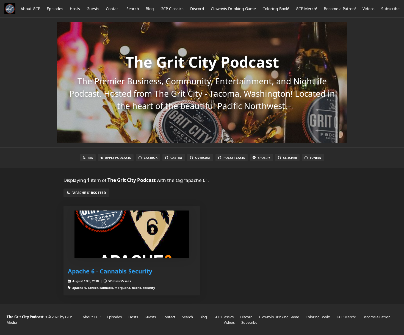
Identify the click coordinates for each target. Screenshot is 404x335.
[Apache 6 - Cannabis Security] (131, 234)
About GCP (30, 8)
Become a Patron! (340, 8)
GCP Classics (172, 8)
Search (132, 8)
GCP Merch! (306, 8)
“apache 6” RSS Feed (89, 192)
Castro (176, 158)
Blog (150, 8)
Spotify (264, 158)
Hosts (75, 8)
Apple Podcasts (118, 158)
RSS (90, 158)
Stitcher (290, 158)
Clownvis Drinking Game (233, 8)
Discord (197, 8)
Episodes (55, 8)
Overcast (203, 158)
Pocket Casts (234, 158)
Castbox (150, 158)
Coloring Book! (275, 8)
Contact (113, 8)
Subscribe (390, 8)
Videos (369, 8)
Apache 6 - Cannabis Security (110, 271)
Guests (93, 8)
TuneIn (315, 158)
